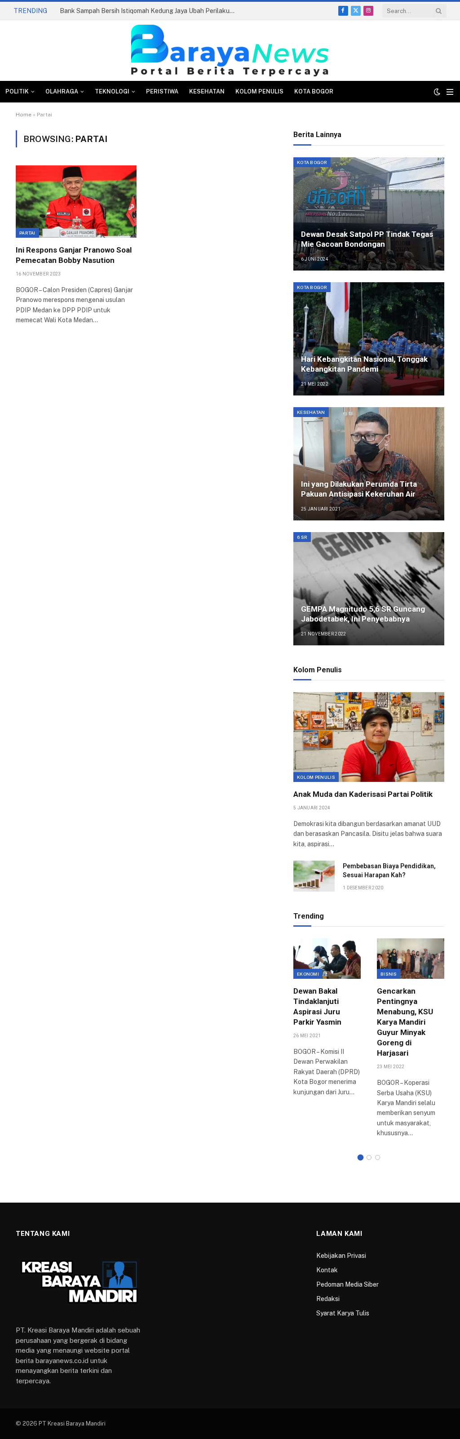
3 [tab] (377, 1157)
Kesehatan (207, 91)
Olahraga (61, 91)
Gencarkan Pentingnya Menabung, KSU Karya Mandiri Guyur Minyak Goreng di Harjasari (405, 1022)
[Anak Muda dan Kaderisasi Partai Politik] (368, 737)
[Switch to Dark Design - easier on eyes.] (437, 91)
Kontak (327, 1270)
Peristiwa (162, 91)
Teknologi (112, 91)
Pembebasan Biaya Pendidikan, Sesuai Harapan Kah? (389, 870)
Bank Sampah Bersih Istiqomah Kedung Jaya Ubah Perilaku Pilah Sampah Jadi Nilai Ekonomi (149, 10)
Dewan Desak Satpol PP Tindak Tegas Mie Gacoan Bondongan (367, 239)
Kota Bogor (313, 91)
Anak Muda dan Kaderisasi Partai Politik (363, 794)
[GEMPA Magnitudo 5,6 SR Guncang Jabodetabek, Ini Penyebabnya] (368, 588)
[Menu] (450, 92)
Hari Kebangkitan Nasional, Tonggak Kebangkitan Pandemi (364, 364)
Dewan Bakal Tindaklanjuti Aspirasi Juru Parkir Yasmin (317, 1006)
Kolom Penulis (259, 91)
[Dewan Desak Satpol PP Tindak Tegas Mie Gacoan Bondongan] (368, 214)
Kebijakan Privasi (341, 1255)
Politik (17, 91)
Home (23, 114)
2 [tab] (369, 1157)
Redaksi (328, 1298)
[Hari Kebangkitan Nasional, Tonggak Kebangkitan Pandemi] (368, 338)
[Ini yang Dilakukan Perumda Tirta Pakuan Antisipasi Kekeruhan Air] (368, 463)
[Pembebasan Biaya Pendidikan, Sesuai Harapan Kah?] (314, 876)
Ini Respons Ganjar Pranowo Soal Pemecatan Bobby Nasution (74, 255)
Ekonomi (308, 974)
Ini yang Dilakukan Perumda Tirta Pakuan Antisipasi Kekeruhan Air (359, 489)
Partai (27, 232)
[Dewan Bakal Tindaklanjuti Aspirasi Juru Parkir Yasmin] (327, 958)
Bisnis (388, 974)
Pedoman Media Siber (347, 1284)
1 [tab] (360, 1157)
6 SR (302, 537)
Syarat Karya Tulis (342, 1313)
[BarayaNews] (229, 50)
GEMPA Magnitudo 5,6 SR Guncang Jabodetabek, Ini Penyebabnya (363, 613)
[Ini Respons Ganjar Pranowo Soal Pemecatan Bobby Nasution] (76, 201)
